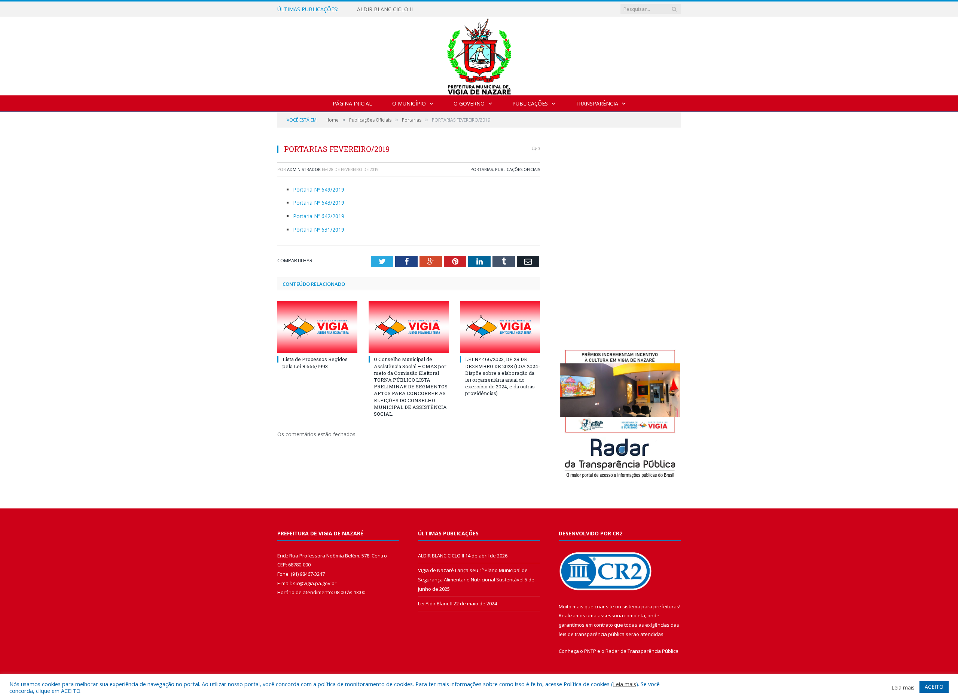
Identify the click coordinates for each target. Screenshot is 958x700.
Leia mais (624, 684)
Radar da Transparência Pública (641, 651)
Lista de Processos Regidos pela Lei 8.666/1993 (315, 362)
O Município (409, 103)
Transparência (597, 103)
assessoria (610, 615)
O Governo (469, 103)
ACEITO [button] (934, 686)
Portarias (481, 169)
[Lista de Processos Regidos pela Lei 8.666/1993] (317, 327)
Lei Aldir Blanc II (435, 603)
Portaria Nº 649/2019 (318, 189)
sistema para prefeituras (650, 606)
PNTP (590, 651)
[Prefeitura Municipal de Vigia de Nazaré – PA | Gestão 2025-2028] (479, 54)
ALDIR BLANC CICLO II (385, 9)
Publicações (530, 103)
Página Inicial (352, 103)
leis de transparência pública (592, 634)
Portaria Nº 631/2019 (318, 229)
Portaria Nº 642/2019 (318, 216)
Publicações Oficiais (517, 169)
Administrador (304, 169)
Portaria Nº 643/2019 (318, 202)
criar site (604, 606)
